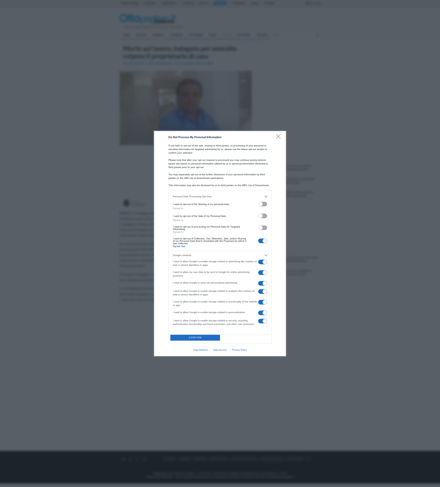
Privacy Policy (239, 349)
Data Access (220, 349)
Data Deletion (200, 349)
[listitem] (220, 196)
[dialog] (220, 243)
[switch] (262, 204)
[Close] (279, 137)
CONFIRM (195, 337)
